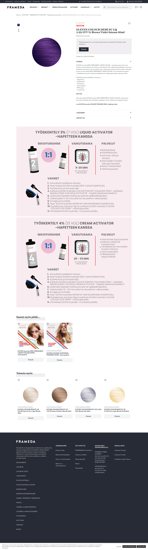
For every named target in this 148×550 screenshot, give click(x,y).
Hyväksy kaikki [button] (141, 546)
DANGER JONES (21, 489)
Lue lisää (118, 546)
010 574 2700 (120, 1)
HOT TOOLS (20, 520)
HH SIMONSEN (21, 516)
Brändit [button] (44, 7)
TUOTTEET (25, 15)
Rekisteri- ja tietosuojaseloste (61, 465)
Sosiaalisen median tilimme (122, 459)
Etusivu (18, 15)
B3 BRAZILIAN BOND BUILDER (25, 494)
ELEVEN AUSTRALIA (22, 480)
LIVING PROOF (21, 476)
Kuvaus (79, 62)
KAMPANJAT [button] (85, 7)
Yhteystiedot (9, 1)
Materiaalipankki (46, 1)
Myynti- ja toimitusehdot (63, 459)
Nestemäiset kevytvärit (54, 15)
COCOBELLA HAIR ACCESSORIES (26, 511)
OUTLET (97, 7)
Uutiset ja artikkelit (20, 1)
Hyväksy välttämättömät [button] (129, 546)
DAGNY (18, 529)
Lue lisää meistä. (21, 458)
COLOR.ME (19, 467)
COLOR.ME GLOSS (22, 471)
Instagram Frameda (120, 450)
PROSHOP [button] (33, 7)
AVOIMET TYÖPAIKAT (58, 1)
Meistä (29, 1)
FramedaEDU (36, 1)
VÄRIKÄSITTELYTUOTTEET (38, 15)
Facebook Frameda (120, 455)
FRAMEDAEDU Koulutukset (83, 450)
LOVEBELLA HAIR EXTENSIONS (26, 507)
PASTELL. (19, 502)
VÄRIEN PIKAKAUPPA (59, 7)
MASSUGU (19, 525)
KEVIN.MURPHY (21, 462)
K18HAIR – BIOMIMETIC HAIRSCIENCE (28, 498)
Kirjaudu (83, 49)
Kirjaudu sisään (60, 450)
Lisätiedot (80, 113)
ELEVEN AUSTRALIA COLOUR (25, 485)
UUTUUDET (74, 7)
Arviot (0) (80, 118)
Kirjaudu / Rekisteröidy (135, 1)
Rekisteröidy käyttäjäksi (63, 455)
